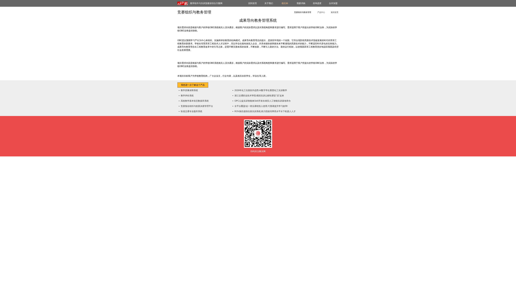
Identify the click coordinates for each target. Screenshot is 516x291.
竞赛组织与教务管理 (302, 12)
